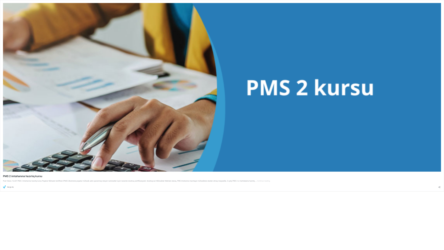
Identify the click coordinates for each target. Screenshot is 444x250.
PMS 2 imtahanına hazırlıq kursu (22, 176)
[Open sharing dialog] (439, 186)
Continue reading (263, 181)
